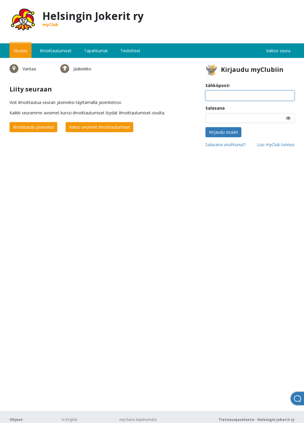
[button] (288, 118)
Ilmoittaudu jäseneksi (33, 127)
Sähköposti (217, 85)
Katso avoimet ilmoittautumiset (99, 127)
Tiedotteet (130, 50)
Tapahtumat (96, 50)
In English (69, 419)
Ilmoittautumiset (56, 50)
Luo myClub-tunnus (275, 144)
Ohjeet (16, 419)
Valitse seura (278, 50)
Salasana (215, 108)
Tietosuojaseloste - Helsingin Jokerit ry (256, 419)
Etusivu (20, 50)
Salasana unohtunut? (225, 144)
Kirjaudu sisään (223, 132)
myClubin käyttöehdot (138, 419)
